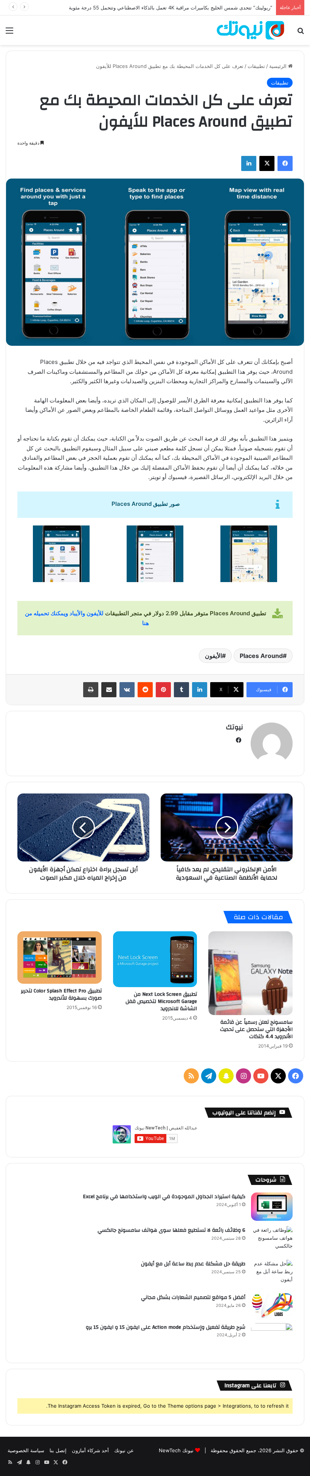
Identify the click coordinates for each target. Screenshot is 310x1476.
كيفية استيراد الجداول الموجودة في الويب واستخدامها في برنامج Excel (164, 1197)
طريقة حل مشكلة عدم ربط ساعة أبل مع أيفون (193, 1264)
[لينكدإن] (248, 163)
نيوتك (234, 727)
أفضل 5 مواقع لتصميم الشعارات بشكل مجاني (193, 1297)
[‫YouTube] (260, 1075)
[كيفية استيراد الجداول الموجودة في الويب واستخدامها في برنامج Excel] (272, 1207)
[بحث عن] (300, 33)
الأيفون (213, 655)
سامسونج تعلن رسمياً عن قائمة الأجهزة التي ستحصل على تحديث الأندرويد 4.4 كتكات (256, 1029)
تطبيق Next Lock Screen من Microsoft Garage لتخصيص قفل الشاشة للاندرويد (161, 1001)
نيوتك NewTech (176, 1450)
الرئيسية (278, 66)
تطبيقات (256, 66)
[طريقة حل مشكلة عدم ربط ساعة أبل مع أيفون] (272, 1274)
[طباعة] (90, 689)
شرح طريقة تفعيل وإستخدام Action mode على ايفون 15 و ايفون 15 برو (165, 1327)
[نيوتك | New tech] (250, 30)
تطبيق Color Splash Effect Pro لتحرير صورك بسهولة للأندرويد (61, 994)
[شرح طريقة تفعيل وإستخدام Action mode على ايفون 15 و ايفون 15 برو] (272, 1337)
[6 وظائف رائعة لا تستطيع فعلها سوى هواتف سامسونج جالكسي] (272, 1240)
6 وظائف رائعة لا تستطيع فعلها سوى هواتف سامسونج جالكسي (171, 1230)
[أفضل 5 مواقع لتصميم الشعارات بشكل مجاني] (272, 1305)
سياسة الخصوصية (26, 1450)
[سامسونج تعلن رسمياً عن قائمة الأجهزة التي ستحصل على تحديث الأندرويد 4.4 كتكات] (250, 973)
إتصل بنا (58, 1450)
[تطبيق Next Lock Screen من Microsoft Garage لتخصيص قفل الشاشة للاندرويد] (155, 959)
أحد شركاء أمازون (90, 1450)
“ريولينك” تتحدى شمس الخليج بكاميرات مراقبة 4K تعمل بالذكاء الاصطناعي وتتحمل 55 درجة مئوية (170, 8)
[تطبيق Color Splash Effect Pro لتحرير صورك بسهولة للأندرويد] (59, 957)
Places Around (261, 655)
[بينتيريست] (163, 689)
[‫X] (266, 163)
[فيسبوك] (285, 163)
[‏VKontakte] (127, 689)
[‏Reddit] (145, 689)
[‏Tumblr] (181, 689)
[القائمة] (9, 33)
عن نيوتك (124, 1450)
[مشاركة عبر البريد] (108, 689)
